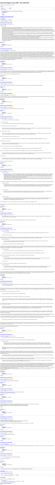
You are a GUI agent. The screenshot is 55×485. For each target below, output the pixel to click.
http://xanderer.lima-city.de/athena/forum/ (9, 392)
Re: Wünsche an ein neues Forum (6, 22)
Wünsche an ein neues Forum (6, 16)
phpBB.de (9, 483)
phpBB (5, 482)
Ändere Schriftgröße (5, 11)
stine (5, 402)
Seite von (6, 471)
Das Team (3, 481)
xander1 (5, 83)
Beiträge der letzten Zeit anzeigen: (8, 468)
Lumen (5, 24)
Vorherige (2, 468)
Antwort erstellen (2, 18)
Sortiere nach (19, 468)
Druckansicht (4, 12)
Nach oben (1, 46)
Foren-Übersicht (4, 480)
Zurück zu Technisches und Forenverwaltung (6, 473)
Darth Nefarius (6, 50)
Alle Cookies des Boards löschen (9, 481)
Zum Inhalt (1, 6)
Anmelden (3, 14)
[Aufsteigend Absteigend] (29, 468)
